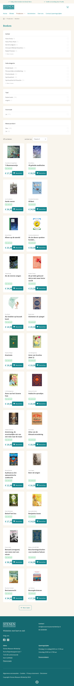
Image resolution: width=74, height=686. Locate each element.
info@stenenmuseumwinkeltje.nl (50, 627)
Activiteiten (31, 13)
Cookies (22, 673)
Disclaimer (43, 673)
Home (5, 13)
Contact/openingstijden (54, 13)
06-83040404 (43, 630)
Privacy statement (33, 673)
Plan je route (7, 661)
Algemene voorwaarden (11, 673)
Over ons (40, 13)
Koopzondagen (44, 657)
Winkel (11, 13)
